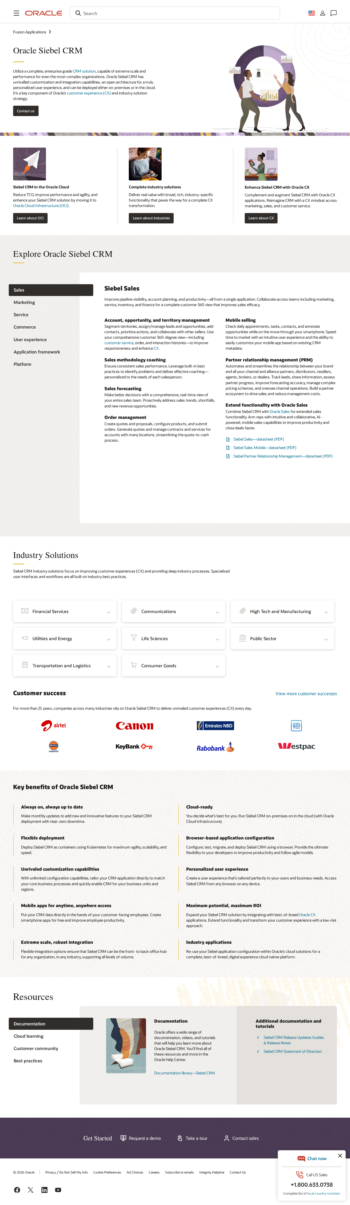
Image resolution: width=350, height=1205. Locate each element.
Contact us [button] (25, 111)
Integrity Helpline (211, 1172)
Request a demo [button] (145, 1138)
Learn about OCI (30, 218)
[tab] (51, 290)
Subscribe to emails (179, 1172)
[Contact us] (333, 13)
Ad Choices (135, 1172)
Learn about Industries (151, 218)
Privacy (50, 1172)
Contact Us (238, 1172)
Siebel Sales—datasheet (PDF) (259, 439)
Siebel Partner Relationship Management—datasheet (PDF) (283, 456)
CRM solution (84, 71)
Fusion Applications (29, 31)
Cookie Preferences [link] (107, 1172)
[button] (16, 13)
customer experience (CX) (89, 93)
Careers (154, 1172)
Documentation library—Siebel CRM (184, 1072)
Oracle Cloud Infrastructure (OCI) (41, 205)
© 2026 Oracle (23, 1172)
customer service (118, 342)
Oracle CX (307, 914)
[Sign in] (322, 13)
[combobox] (175, 13)
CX (156, 348)
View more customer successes (306, 693)
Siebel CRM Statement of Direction (293, 1051)
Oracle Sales (280, 411)
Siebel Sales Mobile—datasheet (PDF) (265, 447)
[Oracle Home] (43, 13)
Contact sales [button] (245, 1138)
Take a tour (197, 1138)
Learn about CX (261, 218)
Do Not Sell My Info (73, 1172)
